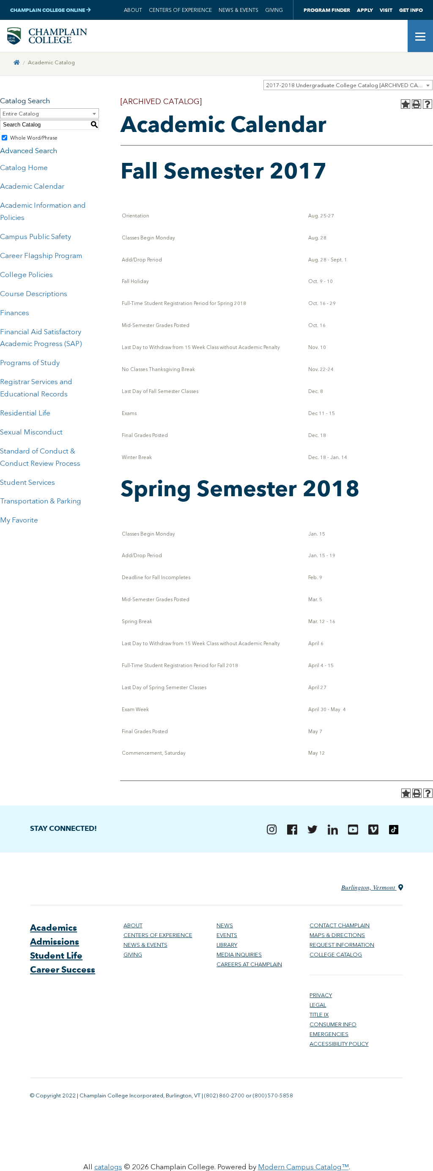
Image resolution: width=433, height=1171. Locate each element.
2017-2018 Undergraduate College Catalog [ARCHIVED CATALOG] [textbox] (349, 85)
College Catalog (336, 954)
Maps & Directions (337, 935)
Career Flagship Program (41, 255)
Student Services (27, 482)
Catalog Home (24, 167)
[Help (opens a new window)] (427, 104)
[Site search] (395, 36)
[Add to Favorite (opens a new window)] (405, 104)
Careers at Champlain (249, 964)
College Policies (26, 274)
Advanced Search (28, 150)
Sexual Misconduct (31, 432)
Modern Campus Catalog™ (303, 1167)
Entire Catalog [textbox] (21, 113)
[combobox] (348, 85)
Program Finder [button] (327, 10)
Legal (318, 1005)
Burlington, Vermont (369, 887)
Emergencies (329, 1034)
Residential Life (25, 413)
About (133, 10)
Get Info (411, 10)
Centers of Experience (180, 10)
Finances (14, 312)
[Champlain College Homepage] (47, 36)
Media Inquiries (239, 954)
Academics (53, 927)
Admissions (54, 941)
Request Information (342, 945)
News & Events (238, 10)
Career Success (62, 969)
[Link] (17, 62)
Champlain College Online (48, 10)
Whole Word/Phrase (34, 138)
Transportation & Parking (40, 501)
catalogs (108, 1167)
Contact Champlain (340, 925)
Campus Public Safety (35, 236)
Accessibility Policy (339, 1044)
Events (226, 935)
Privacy (321, 995)
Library (226, 945)
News (224, 925)
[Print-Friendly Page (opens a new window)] (416, 104)
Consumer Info (333, 1024)
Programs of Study (30, 362)
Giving (274, 10)
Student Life (56, 955)
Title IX (319, 1015)
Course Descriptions (33, 293)
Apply (365, 10)
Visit (386, 10)
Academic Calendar (32, 186)
